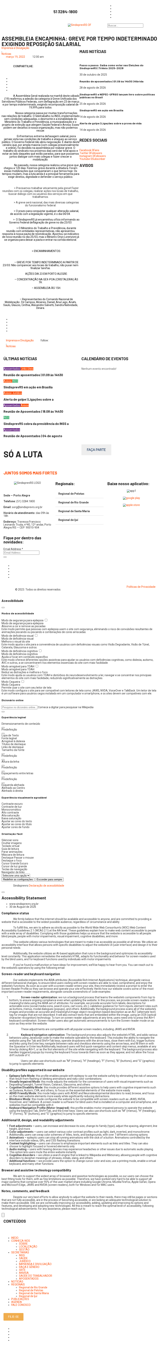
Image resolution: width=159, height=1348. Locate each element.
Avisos (7, 381)
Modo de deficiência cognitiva (20, 651)
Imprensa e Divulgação (15, 48)
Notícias (6, 53)
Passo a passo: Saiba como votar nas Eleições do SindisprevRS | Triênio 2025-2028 (111, 67)
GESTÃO (24, 1249)
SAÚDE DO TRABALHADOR (35, 1275)
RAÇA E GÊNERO (29, 1267)
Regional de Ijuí (68, 519)
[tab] (79, 493)
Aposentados (12, 368)
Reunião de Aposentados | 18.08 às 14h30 (33, 411)
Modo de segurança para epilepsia (23, 620)
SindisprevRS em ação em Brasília (101, 110)
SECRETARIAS (20, 1252)
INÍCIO (14, 1237)
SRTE (22, 1269)
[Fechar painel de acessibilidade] (3, 607)
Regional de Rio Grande (73, 502)
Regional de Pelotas (71, 493)
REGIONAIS (18, 1284)
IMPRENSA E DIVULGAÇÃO (35, 1264)
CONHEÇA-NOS (20, 1240)
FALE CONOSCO (21, 1304)
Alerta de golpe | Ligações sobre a (28, 399)
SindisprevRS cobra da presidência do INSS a (36, 424)
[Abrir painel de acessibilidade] (3, 1215)
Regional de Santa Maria (74, 511)
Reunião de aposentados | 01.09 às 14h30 (33, 375)
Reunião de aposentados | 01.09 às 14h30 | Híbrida (111, 81)
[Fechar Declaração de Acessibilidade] (3, 892)
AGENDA (16, 1302)
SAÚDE (23, 1258)
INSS (15, 381)
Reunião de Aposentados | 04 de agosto (32, 436)
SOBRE (23, 1243)
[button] (3, 711)
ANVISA (24, 1272)
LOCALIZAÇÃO (28, 1246)
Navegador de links (13, 872)
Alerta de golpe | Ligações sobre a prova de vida (111, 123)
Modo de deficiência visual (18, 635)
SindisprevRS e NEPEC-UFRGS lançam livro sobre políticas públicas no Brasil (117, 96)
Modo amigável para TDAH (18, 666)
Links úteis (27, 368)
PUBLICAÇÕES (20, 1299)
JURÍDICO (25, 1261)
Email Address (13, 549)
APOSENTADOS (29, 1278)
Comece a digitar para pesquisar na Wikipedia (65, 707)
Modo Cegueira (11, 681)
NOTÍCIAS (17, 1281)
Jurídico (17, 393)
